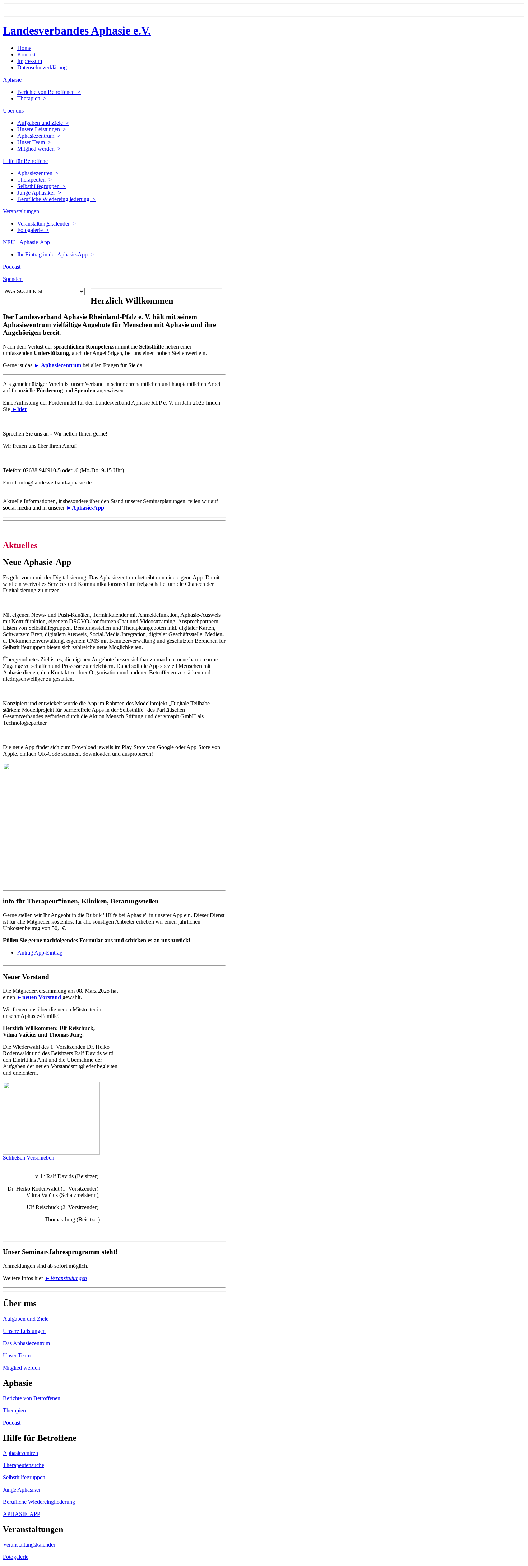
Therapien (14, 1410)
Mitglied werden (21, 1368)
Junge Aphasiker (22, 1490)
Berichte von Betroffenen (31, 1398)
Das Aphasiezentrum (26, 1343)
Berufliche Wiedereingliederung (39, 1502)
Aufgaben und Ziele (25, 1319)
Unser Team (17, 1355)
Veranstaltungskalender (29, 1545)
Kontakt (26, 54)
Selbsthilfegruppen (24, 1477)
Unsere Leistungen (24, 1331)
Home (24, 48)
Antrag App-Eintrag (39, 953)
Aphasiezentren (20, 1453)
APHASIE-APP (21, 1514)
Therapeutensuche (23, 1465)
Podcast (11, 1423)
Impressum (29, 61)
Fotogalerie (15, 1557)
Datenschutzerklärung (42, 67)
